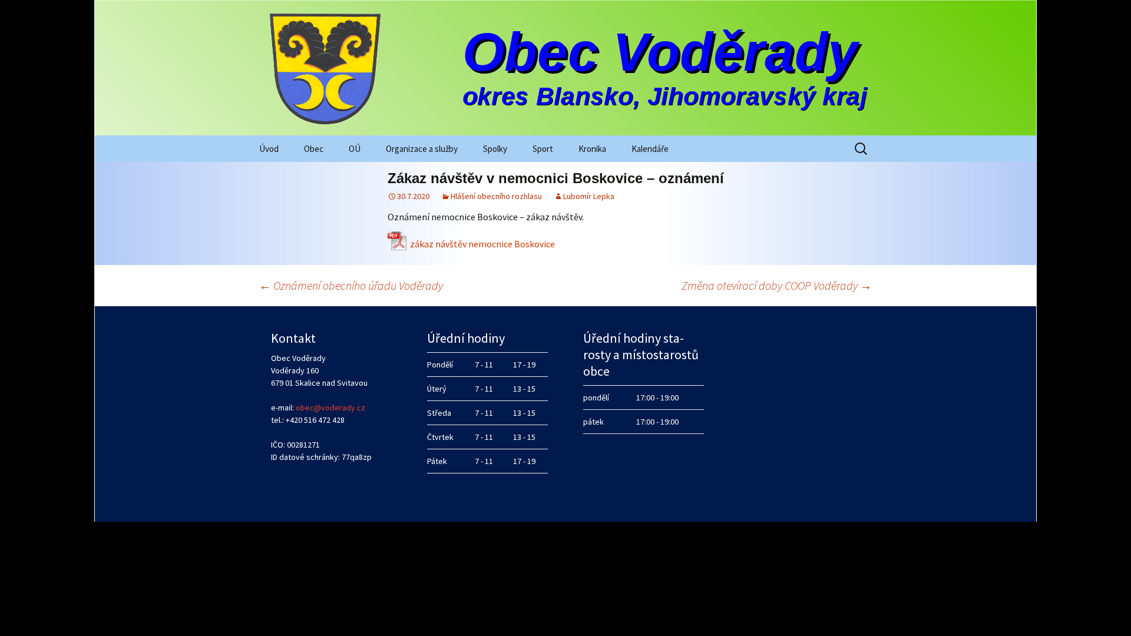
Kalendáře (650, 148)
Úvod (269, 148)
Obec (313, 148)
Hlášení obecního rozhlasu (496, 196)
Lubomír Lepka (588, 196)
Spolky (495, 148)
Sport (543, 148)
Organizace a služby (422, 148)
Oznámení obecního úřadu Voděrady (351, 285)
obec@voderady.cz (330, 407)
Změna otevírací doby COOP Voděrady (777, 285)
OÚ (355, 148)
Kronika (592, 148)
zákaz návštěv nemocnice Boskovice (482, 244)
